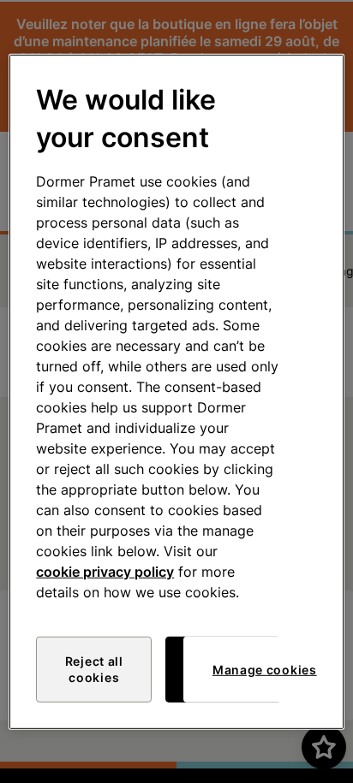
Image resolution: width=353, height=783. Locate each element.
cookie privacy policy (105, 571)
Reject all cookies (94, 669)
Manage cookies (264, 669)
